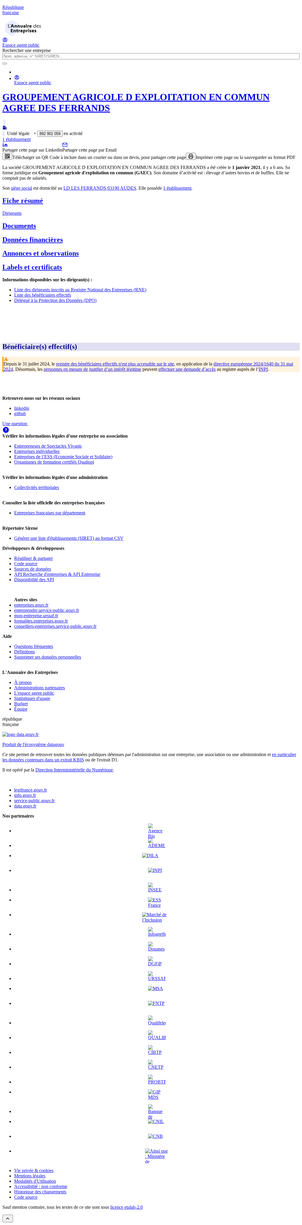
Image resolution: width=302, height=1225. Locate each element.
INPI (263, 369)
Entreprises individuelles (37, 451)
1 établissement (16, 139)
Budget (21, 703)
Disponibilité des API (34, 579)
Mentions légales (29, 1175)
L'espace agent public (34, 693)
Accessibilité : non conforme (40, 1186)
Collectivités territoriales (36, 487)
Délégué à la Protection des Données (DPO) (55, 300)
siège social (21, 188)
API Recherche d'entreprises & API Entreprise (57, 574)
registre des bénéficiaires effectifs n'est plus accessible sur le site (115, 363)
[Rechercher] (4, 63)
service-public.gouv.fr (34, 800)
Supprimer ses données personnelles (47, 656)
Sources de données (32, 568)
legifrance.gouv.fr (30, 789)
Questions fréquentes (33, 646)
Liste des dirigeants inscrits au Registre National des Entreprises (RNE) (80, 289)
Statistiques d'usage (32, 698)
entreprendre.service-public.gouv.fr (46, 610)
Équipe (20, 708)
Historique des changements (40, 1191)
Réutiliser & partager (33, 558)
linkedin (21, 408)
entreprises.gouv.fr (31, 604)
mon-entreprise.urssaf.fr (36, 615)
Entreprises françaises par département (49, 512)
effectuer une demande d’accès (187, 369)
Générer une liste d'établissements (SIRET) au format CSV (69, 538)
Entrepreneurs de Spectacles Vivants (48, 446)
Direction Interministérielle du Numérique (74, 769)
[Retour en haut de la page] (7, 1218)
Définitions (24, 651)
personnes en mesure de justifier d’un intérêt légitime (92, 369)
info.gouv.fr (25, 795)
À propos (23, 682)
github (20, 413)
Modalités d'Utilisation (35, 1181)
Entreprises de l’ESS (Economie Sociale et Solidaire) (63, 456)
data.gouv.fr (25, 805)
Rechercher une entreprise (26, 50)
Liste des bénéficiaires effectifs (42, 295)
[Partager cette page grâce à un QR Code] (7, 156)
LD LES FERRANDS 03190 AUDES (99, 188)
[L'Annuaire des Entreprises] (23, 34)
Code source (25, 563)
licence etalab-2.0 (126, 1207)
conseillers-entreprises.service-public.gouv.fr (55, 626)
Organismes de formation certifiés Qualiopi (54, 461)
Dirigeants (12, 213)
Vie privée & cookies (33, 1170)
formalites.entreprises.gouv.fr (41, 620)
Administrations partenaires (39, 687)
